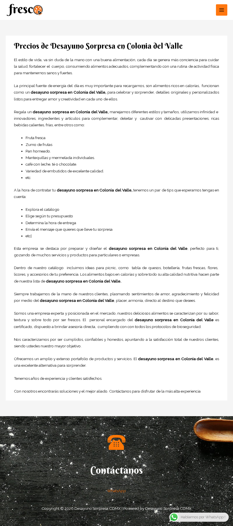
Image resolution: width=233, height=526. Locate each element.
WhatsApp (116, 490)
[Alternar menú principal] (222, 10)
